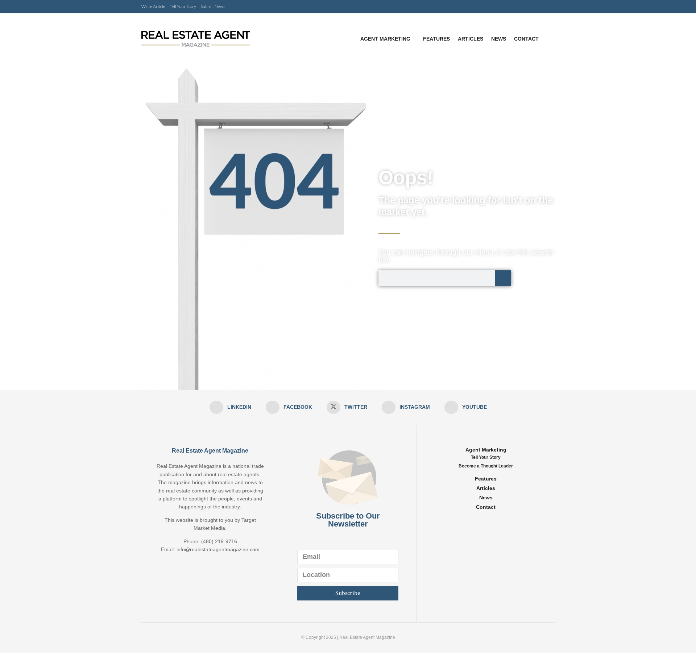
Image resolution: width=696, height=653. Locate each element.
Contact (526, 39)
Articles (470, 39)
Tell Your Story (183, 6)
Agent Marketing (385, 39)
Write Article (153, 6)
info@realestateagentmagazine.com (218, 549)
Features (436, 39)
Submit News (212, 6)
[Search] (503, 278)
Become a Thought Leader (486, 466)
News (498, 39)
